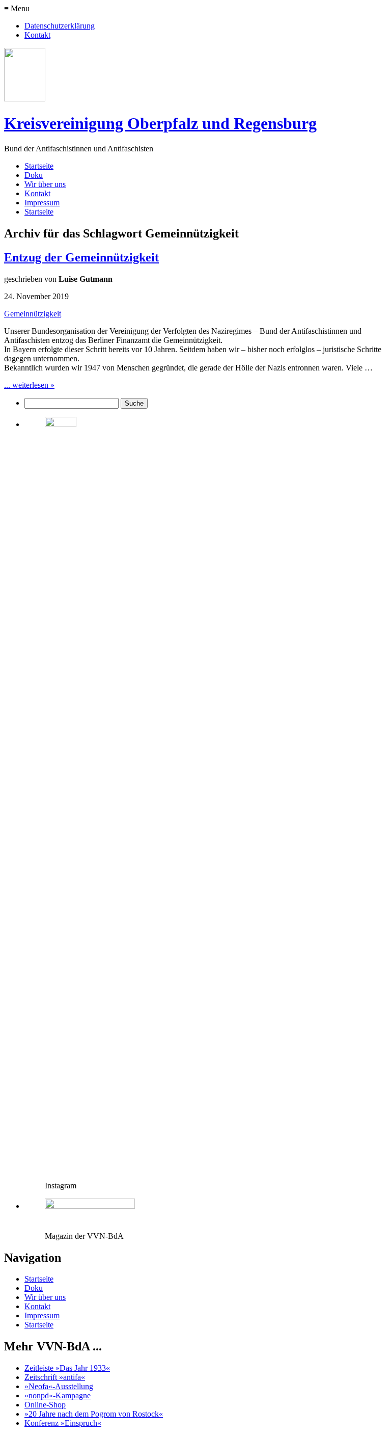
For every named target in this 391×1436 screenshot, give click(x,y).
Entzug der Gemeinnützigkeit (81, 257)
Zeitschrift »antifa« (54, 1377)
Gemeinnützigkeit (32, 313)
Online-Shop (45, 1404)
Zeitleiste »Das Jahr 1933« (67, 1368)
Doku (33, 175)
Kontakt (37, 35)
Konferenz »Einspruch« (62, 1423)
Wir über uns (45, 184)
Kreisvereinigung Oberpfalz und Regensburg (160, 123)
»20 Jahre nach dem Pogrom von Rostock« (93, 1414)
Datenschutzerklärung (59, 25)
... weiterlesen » (29, 385)
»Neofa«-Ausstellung (58, 1386)
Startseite (38, 166)
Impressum (42, 202)
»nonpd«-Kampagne (57, 1395)
